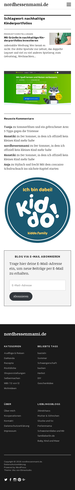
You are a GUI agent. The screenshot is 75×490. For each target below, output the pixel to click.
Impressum (10, 431)
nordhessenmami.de (26, 4)
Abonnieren (20, 296)
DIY (39, 378)
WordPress (21, 467)
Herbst (41, 373)
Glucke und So (45, 421)
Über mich (9, 411)
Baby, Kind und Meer (48, 441)
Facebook (10, 479)
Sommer (42, 358)
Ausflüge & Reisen (14, 353)
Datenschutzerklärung (16, 426)
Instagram (15, 479)
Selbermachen (12, 378)
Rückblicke (10, 368)
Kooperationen (12, 416)
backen (42, 368)
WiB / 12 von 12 (12, 383)
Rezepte (9, 363)
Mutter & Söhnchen (48, 416)
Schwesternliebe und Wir (51, 431)
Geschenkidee (45, 383)
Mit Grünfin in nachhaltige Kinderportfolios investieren (24, 39)
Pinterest (19, 479)
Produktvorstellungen (18, 34)
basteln (42, 353)
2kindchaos (44, 411)
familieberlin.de (46, 436)
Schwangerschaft (47, 363)
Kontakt (8, 421)
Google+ (24, 479)
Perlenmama (45, 426)
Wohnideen (10, 388)
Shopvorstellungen (14, 373)
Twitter (6, 479)
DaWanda (9, 358)
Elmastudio (26, 470)
